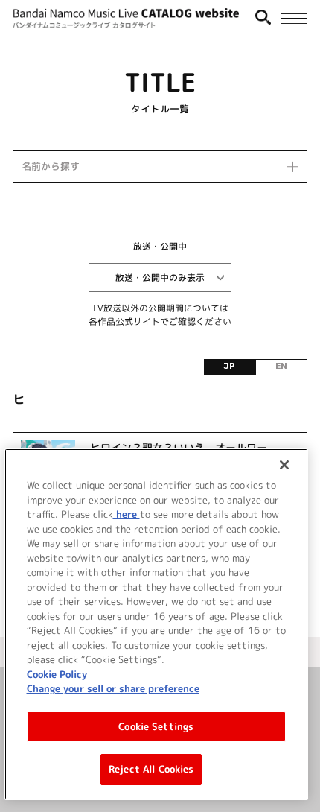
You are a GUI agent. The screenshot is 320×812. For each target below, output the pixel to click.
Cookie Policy (57, 674)
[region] (156, 624)
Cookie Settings (155, 726)
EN (281, 366)
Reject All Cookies (151, 768)
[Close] (284, 464)
